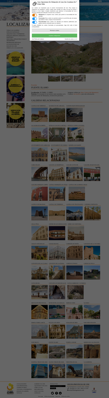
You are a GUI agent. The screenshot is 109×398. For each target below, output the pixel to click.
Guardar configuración (54, 35)
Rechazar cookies (54, 30)
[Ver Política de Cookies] (38, 39)
